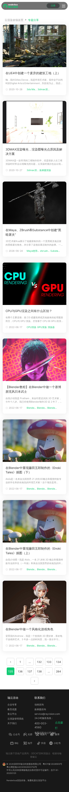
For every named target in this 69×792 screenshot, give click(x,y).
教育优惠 (12, 709)
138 (39, 671)
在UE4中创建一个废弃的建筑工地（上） (33, 73)
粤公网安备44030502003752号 (22, 767)
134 (58, 661)
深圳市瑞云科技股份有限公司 (27, 764)
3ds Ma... (32, 89)
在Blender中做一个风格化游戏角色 (29, 629)
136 (20, 671)
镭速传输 (57, 753)
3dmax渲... (43, 89)
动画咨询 (39, 704)
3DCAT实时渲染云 (40, 753)
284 (58, 671)
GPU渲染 (42, 327)
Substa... (55, 250)
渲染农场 (21, 780)
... (30, 661)
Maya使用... (33, 250)
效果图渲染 (45, 170)
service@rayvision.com (47, 713)
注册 (53, 5)
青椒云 (33, 756)
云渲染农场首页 (14, 20)
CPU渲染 (31, 327)
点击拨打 (59, 725)
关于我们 (12, 723)
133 (49, 661)
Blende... (31, 407)
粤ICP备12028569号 (52, 764)
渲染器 (51, 327)
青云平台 (12, 713)
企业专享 (12, 704)
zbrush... (44, 250)
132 (39, 661)
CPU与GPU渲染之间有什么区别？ (29, 311)
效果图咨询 (40, 709)
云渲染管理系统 (15, 718)
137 (29, 671)
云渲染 (39, 780)
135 (10, 671)
